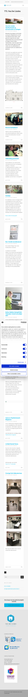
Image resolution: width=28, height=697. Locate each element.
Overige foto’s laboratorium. (13, 473)
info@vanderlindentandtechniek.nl (17, 1)
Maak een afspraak (14, 605)
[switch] (25, 349)
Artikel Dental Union (11, 444)
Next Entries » (5, 572)
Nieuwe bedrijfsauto (11, 127)
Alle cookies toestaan (14, 366)
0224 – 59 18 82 (8, 662)
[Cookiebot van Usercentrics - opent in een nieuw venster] (21, 322)
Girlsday (7, 196)
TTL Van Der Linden (9, 129)
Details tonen (21, 362)
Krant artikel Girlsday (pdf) (11, 215)
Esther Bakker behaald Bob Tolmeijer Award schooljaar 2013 (13, 313)
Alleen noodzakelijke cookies (14, 373)
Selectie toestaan (14, 369)
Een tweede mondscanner (13, 242)
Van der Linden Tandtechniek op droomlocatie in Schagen (13, 27)
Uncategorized (15, 129)
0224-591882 (7, 1)
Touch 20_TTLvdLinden (10, 464)
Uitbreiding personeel (12, 158)
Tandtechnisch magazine (10, 434)
